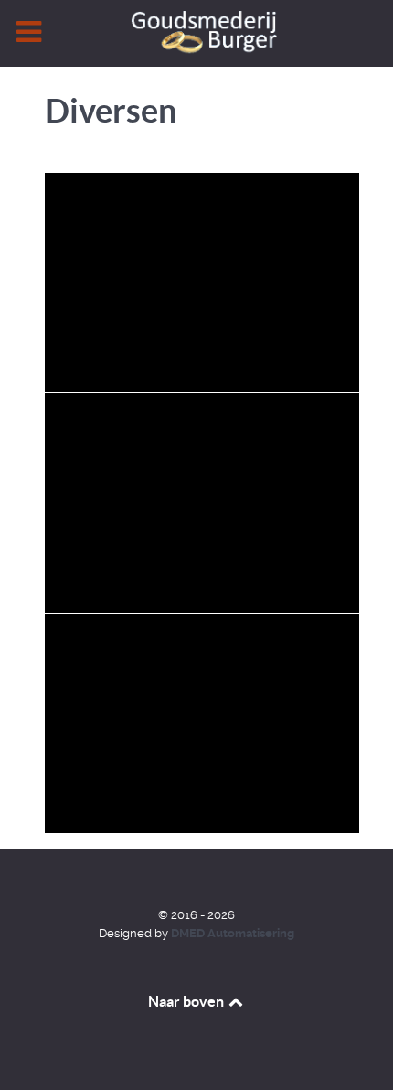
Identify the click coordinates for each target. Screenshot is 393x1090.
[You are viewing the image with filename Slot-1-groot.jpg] (209, 723)
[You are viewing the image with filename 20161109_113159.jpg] (209, 282)
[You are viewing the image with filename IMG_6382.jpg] (209, 503)
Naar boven (187, 1001)
